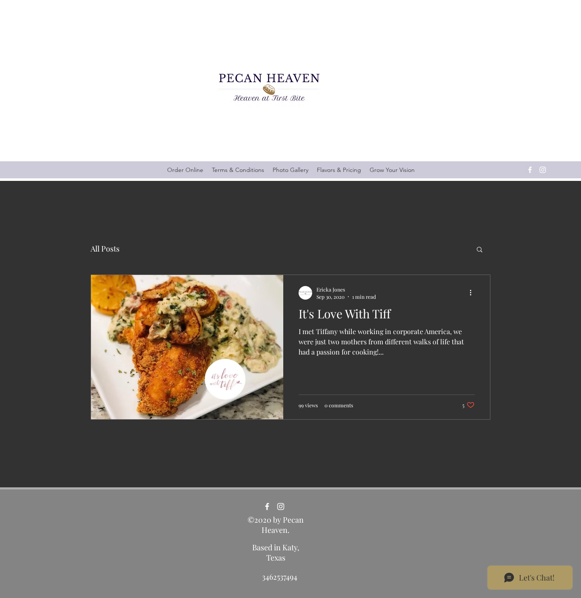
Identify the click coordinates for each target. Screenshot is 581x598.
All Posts (105, 248)
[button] (480, 250)
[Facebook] (530, 170)
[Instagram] (542, 170)
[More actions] (473, 293)
